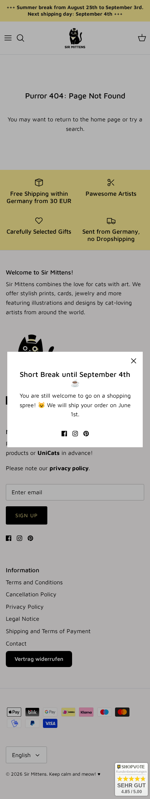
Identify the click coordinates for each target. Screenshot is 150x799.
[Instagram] (75, 433)
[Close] (134, 361)
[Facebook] (64, 433)
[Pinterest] (86, 433)
